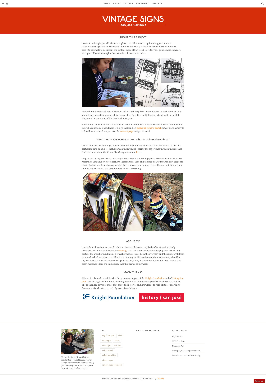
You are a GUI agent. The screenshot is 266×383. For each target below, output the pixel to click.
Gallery (128, 3)
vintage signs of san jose (112, 365)
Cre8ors (160, 379)
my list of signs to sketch (149, 128)
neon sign (106, 345)
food (120, 336)
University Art (177, 346)
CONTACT (157, 3)
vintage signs (107, 360)
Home (107, 3)
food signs (106, 341)
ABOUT (117, 3)
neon (117, 341)
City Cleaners (177, 336)
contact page (126, 131)
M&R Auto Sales (178, 341)
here (138, 152)
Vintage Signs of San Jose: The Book (186, 351)
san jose (117, 345)
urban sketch (107, 350)
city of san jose (108, 336)
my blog (122, 250)
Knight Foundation (154, 278)
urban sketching (109, 355)
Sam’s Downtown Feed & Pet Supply (186, 356)
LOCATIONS (142, 3)
